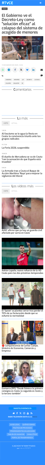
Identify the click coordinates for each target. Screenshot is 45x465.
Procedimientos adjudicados (22, 431)
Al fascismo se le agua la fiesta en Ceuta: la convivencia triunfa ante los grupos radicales (21, 136)
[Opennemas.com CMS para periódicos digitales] (23, 447)
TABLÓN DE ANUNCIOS (16, 434)
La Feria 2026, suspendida (15, 147)
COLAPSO (8, 83)
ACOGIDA (37, 79)
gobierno (8, 79)
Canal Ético (32, 434)
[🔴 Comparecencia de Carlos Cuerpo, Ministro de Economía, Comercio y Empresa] (22, 332)
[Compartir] (3, 70)
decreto (29, 79)
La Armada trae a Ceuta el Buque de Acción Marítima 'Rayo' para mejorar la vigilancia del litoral (22, 173)
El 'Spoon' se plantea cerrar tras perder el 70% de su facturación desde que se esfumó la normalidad (22, 313)
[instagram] (24, 413)
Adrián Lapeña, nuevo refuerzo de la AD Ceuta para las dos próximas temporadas (22, 272)
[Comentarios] (41, 75)
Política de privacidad (22, 428)
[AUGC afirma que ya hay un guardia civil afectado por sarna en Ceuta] (22, 213)
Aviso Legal (15, 425)
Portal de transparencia (22, 438)
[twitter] (20, 413)
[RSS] (31, 413)
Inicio (34, 417)
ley (23, 79)
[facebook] (17, 413)
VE (22, 83)
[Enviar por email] (41, 70)
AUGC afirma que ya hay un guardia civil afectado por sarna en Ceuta (22, 231)
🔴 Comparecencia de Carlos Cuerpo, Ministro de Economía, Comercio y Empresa (20, 348)
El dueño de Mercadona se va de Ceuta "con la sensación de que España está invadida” (22, 159)
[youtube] (28, 413)
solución (16, 83)
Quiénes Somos (28, 425)
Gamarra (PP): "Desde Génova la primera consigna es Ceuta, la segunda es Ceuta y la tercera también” (22, 391)
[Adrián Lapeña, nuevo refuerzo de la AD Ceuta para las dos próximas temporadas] (22, 253)
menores (16, 79)
